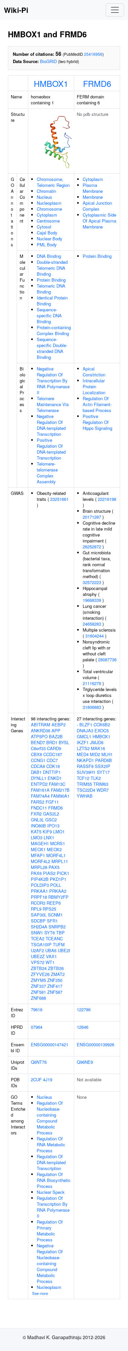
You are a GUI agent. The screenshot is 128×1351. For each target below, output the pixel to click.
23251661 (59, 499)
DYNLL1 (38, 778)
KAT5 (36, 831)
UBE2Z (38, 956)
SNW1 (37, 932)
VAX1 (51, 956)
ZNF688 (38, 998)
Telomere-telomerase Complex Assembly (47, 473)
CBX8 (36, 754)
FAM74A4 (40, 796)
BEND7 (38, 742)
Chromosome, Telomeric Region (53, 182)
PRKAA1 (39, 891)
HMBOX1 (51, 83)
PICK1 (63, 873)
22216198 (107, 499)
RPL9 (36, 909)
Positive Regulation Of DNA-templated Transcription (51, 449)
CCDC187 (52, 754)
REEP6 (54, 903)
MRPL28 (39, 867)
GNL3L (37, 819)
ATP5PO (39, 736)
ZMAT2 (58, 974)
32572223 (92, 582)
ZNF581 (38, 992)
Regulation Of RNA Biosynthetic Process (54, 1180)
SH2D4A (39, 926)
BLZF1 (85, 724)
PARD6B (103, 760)
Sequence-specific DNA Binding (49, 315)
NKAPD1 (85, 760)
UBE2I (64, 950)
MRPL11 (60, 861)
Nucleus (44, 197)
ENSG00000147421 (49, 1044)
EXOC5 (102, 730)
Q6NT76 (39, 1062)
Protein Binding (51, 280)
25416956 (93, 54)
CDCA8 (38, 766)
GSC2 (51, 819)
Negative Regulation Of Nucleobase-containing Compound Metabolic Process (50, 1263)
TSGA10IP (41, 944)
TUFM (59, 944)
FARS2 (37, 802)
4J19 (47, 1079)
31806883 (92, 707)
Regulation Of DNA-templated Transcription (51, 1162)
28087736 (107, 659)
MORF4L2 (40, 861)
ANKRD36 (40, 730)
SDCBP (38, 921)
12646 (82, 1027)
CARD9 (54, 748)
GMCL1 (84, 736)
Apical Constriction (94, 371)
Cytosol (44, 227)
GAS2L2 (51, 814)
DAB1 (36, 772)
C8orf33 (38, 748)
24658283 (92, 624)
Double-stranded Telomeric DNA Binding (52, 268)
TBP (60, 932)
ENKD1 (55, 778)
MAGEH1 (40, 843)
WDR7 (102, 790)
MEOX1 (38, 849)
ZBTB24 (39, 968)
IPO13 (53, 825)
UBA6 (50, 950)
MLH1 (107, 754)
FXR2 (36, 814)
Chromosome (49, 209)
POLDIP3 (40, 885)
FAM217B (60, 790)
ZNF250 (54, 980)
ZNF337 (38, 986)
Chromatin (46, 191)
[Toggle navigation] (115, 10)
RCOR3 (38, 903)
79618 (36, 1009)
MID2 (95, 754)
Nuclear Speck (51, 1192)
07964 (36, 1027)
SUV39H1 (86, 772)
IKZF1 (83, 742)
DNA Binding (49, 256)
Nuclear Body (49, 238)
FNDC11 (39, 808)
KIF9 (47, 831)
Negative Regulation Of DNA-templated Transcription (51, 425)
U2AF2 (37, 950)
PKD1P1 (58, 879)
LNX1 (49, 837)
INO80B (38, 825)
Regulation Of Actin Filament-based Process (97, 404)
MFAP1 (38, 855)
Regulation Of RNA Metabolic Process (51, 1144)
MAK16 (98, 748)
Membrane (93, 197)
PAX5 (54, 867)
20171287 (92, 517)
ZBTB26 (56, 968)
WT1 (50, 962)
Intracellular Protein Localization (94, 386)
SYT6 (49, 932)
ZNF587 (54, 992)
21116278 (92, 683)
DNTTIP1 (52, 772)
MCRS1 (57, 843)
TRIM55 (84, 784)
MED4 (83, 754)
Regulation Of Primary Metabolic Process (50, 1231)
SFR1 (52, 921)
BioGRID (48, 61)
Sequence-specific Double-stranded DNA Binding (52, 348)
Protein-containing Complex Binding (54, 330)
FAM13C (57, 784)
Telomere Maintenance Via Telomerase (53, 404)
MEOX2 (54, 849)
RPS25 (49, 909)
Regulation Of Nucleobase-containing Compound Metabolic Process (50, 1118)
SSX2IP (102, 766)
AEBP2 (59, 724)
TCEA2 (37, 938)
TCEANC (54, 938)
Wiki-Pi (16, 10)
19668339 (92, 600)
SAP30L (39, 915)
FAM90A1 (60, 796)
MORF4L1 (56, 855)
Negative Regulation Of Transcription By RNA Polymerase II (53, 380)
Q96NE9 (85, 1062)
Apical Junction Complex (97, 206)
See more (40, 1293)
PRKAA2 (57, 891)
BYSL (64, 742)
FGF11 (52, 802)
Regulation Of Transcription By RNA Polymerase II (53, 1207)
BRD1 (51, 742)
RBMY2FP (58, 897)
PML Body (47, 244)
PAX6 (36, 873)
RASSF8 (85, 766)
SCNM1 (55, 915)
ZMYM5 (38, 980)
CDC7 (52, 760)
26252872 (92, 546)
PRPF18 (39, 897)
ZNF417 (54, 986)
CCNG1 (38, 760)
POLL (55, 885)
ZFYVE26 (40, 974)
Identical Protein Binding (52, 300)
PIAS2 (49, 873)
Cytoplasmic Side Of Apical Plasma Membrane (99, 221)
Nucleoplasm (49, 203)
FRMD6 (97, 83)
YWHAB (85, 796)
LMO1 (59, 831)
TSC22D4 (86, 790)
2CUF (36, 1079)
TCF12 (83, 778)
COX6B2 (102, 724)
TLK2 (96, 778)
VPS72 (37, 962)
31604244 (94, 636)
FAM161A (40, 790)
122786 (84, 1009)
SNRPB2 (57, 926)
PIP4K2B (40, 879)
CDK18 (53, 766)
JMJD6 (96, 742)
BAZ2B (56, 736)
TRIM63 (100, 784)
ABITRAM (40, 724)
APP (56, 730)
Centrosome (48, 221)
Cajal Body (47, 232)
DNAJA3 (85, 730)
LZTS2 (83, 748)
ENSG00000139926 (95, 1044)
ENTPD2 (39, 784)
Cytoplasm (47, 215)
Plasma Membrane (93, 188)
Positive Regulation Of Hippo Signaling (97, 422)
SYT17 (103, 772)
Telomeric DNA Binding (51, 289)
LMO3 (36, 837)
